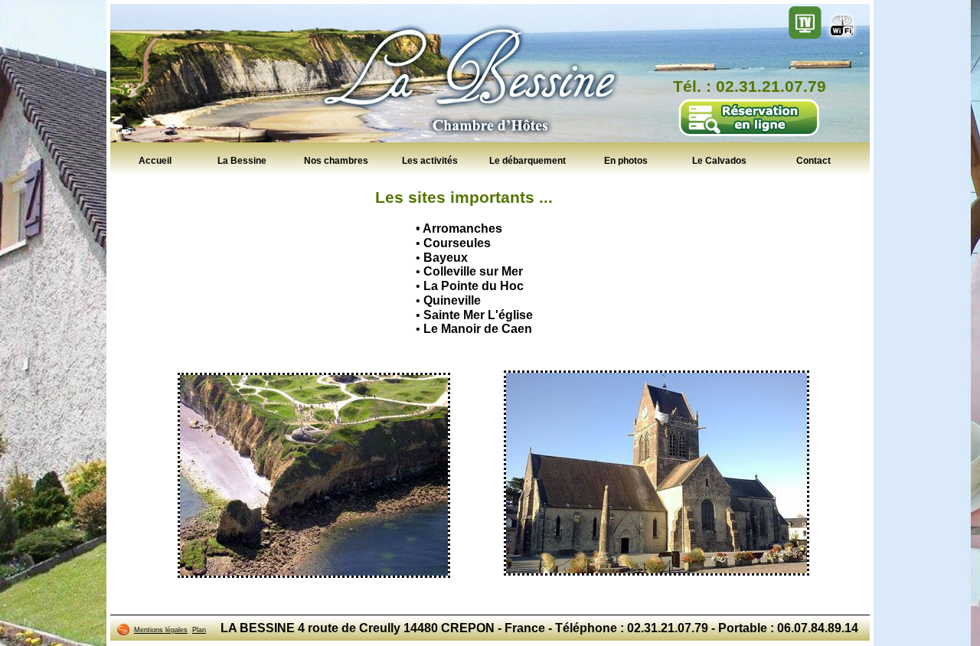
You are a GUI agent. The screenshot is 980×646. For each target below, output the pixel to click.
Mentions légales (161, 630)
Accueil (155, 160)
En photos (626, 160)
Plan (199, 630)
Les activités (430, 160)
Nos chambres (336, 160)
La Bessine (241, 160)
